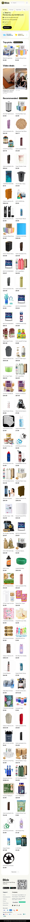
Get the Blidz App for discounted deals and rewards (15, 920)
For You (5, 9)
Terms (4, 894)
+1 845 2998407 (21, 896)
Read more (6, 27)
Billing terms (5, 905)
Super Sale (18, 9)
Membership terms (6, 896)
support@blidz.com (22, 894)
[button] (9, 53)
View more (13, 872)
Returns (4, 901)
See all (24, 65)
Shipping (5, 899)
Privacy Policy (5, 903)
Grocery (11, 9)
